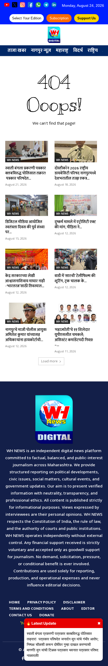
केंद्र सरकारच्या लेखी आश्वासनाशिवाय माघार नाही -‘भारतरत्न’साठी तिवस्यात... (25, 281)
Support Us (86, 18)
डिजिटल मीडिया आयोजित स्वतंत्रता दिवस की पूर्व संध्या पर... (25, 227)
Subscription (59, 18)
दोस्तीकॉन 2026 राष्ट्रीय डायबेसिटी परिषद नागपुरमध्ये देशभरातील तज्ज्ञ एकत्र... (75, 173)
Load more (49, 361)
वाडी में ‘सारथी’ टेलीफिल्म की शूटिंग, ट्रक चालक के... (75, 278)
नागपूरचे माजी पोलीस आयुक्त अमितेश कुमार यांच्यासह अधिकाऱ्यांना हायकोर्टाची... (26, 334)
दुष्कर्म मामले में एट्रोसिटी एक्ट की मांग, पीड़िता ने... (75, 224)
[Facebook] (23, 659)
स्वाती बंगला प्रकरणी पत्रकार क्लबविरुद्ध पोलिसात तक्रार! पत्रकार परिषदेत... (25, 173)
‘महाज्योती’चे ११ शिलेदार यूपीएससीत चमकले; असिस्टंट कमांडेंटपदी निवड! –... (74, 337)
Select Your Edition (26, 18)
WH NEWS (13, 160)
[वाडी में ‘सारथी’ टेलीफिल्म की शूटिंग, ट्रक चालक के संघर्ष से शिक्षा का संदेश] (76, 259)
